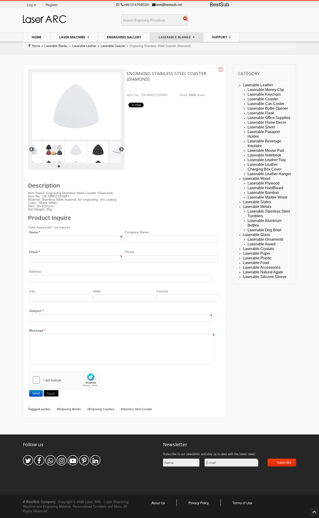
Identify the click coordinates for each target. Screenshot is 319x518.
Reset (51, 393)
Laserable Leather (84, 45)
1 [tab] (59, 166)
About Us (158, 502)
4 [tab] (80, 166)
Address (35, 271)
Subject (36, 311)
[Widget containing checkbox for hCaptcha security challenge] (64, 380)
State (97, 291)
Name (34, 232)
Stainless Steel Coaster (137, 409)
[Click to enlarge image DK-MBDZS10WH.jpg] (76, 105)
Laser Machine (72, 37)
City (32, 291)
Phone (129, 252)
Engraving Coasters (101, 409)
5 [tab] (87, 166)
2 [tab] (66, 166)
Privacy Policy (198, 502)
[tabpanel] (75, 152)
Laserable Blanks (175, 37)
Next (121, 149)
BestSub (219, 4)
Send (36, 393)
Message (37, 330)
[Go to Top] (314, 512)
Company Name (137, 232)
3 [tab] (73, 166)
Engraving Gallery (124, 37)
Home (37, 37)
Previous (31, 149)
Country (162, 291)
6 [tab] (94, 166)
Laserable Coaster (113, 45)
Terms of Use (242, 502)
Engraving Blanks (69, 409)
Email (34, 252)
